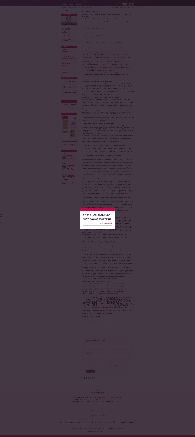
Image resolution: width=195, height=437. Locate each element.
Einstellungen (102, 223)
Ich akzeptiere (108, 223)
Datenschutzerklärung (92, 220)
